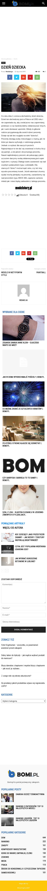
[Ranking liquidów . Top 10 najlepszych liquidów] (7, 821)
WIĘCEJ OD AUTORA (13, 527)
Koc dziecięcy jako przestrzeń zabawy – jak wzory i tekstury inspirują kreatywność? (29, 537)
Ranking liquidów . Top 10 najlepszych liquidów (27, 819)
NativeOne (23, 519)
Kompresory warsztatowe (13, 849)
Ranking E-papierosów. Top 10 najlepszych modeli (29, 807)
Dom (3, 63)
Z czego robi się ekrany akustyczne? (16, 676)
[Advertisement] (23, 31)
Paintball (41, 272)
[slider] (8, 194)
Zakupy (4, 845)
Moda (3, 861)
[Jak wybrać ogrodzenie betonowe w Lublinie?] (7, 561)
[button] (43, 3)
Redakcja (9, 71)
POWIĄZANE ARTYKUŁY (13, 523)
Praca (4, 865)
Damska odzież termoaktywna (30, 794)
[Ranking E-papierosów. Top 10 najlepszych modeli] (7, 809)
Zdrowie (5, 857)
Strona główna (6, 59)
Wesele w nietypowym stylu (11, 273)
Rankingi (5, 841)
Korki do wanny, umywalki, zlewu (16, 853)
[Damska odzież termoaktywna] (7, 797)
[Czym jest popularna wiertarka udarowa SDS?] (7, 549)
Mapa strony (23, 883)
